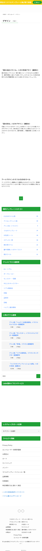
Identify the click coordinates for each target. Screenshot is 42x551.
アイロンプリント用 (21, 221)
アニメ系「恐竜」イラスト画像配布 (21, 344)
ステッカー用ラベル (27, 519)
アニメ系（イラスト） (21, 226)
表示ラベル (21, 254)
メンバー (5, 467)
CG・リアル (8, 269)
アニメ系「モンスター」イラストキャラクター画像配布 (23, 334)
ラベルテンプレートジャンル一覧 (13, 472)
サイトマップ (7, 463)
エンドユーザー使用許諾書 (11, 450)
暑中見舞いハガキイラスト (21, 249)
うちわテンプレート (21, 230)
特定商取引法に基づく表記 (11, 485)
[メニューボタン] (3, 8)
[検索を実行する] (38, 376)
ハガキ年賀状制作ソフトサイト (14, 492)
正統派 (6, 298)
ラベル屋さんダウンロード (12, 496)
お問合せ (5, 454)
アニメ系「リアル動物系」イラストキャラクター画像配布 (23, 354)
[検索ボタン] (39, 8)
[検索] (22, 511)
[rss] (19, 511)
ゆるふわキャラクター (11, 283)
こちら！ (37, 2)
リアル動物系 (8, 288)
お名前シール (21, 235)
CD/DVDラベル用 (21, 216)
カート (4, 459)
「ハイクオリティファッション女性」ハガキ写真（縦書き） (23, 365)
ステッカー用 (21, 240)
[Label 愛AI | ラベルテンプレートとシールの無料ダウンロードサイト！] (21, 8)
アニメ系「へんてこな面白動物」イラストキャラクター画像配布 (23, 323)
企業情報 (5, 476)
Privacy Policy (7, 445)
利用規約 (5, 481)
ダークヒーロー (9, 274)
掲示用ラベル (21, 245)
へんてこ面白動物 (10, 307)
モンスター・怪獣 (10, 279)
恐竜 (5, 293)
